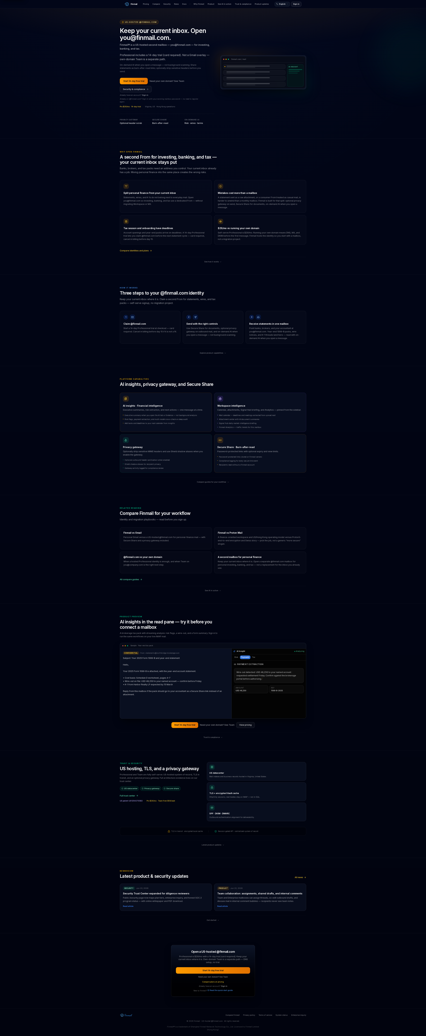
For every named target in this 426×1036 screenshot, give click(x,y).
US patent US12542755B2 (131, 801)
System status (282, 1015)
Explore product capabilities (211, 353)
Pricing (146, 4)
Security (167, 4)
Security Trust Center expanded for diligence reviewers (156, 893)
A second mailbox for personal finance (240, 557)
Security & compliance (134, 89)
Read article (128, 906)
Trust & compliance (243, 4)
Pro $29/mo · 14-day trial (130, 107)
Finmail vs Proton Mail (230, 532)
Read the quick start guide (221, 990)
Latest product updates (211, 845)
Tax (253, 657)
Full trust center (127, 795)
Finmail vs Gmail (132, 532)
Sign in (296, 4)
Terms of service (265, 1015)
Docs (184, 4)
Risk (236, 657)
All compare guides (129, 579)
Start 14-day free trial (133, 81)
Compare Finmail (232, 1015)
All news (299, 877)
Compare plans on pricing (213, 982)
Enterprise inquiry (298, 1015)
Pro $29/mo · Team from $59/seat (161, 801)
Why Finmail (199, 4)
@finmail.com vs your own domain (142, 557)
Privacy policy (249, 1015)
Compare (156, 4)
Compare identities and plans (134, 250)
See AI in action (224, 4)
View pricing (245, 725)
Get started (211, 920)
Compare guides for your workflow (211, 482)
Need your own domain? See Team (167, 81)
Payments (245, 657)
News (176, 4)
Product (211, 4)
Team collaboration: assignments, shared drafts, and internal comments (259, 893)
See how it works (211, 262)
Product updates (262, 4)
